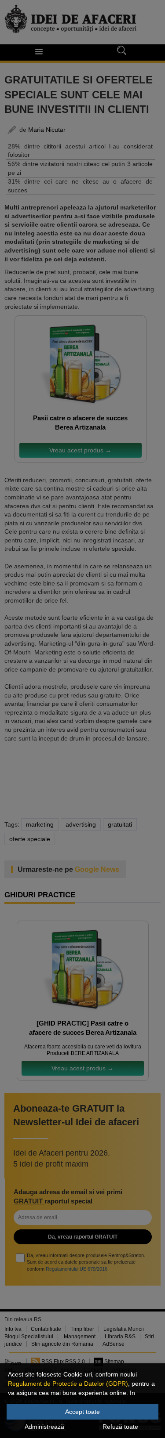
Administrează (44, 1426)
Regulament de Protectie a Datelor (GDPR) (68, 1383)
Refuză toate (120, 1426)
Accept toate (82, 1411)
